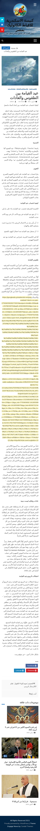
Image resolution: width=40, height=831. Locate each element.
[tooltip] (2, 19)
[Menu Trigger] (35, 5)
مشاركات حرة (11, 88)
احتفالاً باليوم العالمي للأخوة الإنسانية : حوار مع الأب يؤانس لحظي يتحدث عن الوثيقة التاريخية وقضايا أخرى (20, 765)
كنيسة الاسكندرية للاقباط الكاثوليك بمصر (20, 25)
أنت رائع (33, 694)
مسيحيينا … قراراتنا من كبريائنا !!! (24, 801)
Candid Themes (27, 826)
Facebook (31, 666)
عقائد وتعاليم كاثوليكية (22, 88)
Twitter (19, 666)
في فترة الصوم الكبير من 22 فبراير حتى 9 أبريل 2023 (21, 728)
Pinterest (31, 670)
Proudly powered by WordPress (16, 823)
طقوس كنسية (33, 88)
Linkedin (19, 670)
